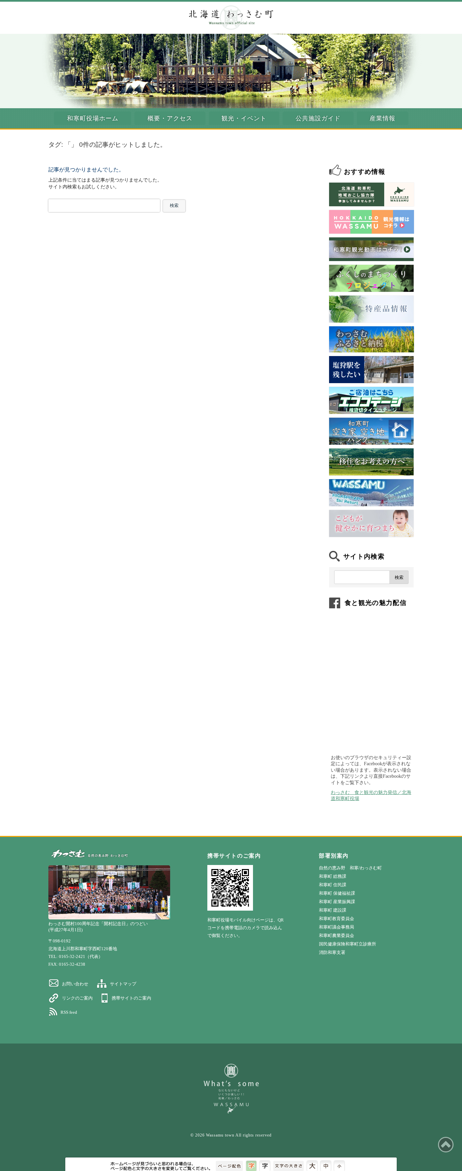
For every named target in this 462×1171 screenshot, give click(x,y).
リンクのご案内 (77, 998)
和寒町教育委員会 (336, 918)
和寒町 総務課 (332, 876)
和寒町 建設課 (332, 910)
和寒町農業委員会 (336, 935)
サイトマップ (123, 983)
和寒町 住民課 (332, 884)
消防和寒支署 (332, 952)
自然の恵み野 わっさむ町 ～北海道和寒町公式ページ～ (231, 17)
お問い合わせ (75, 983)
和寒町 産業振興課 (337, 901)
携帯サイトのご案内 (131, 998)
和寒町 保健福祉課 (337, 893)
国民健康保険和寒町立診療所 (347, 943)
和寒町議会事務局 (336, 927)
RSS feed (69, 1012)
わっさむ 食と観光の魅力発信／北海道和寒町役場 (371, 795)
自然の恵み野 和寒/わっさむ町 (350, 867)
